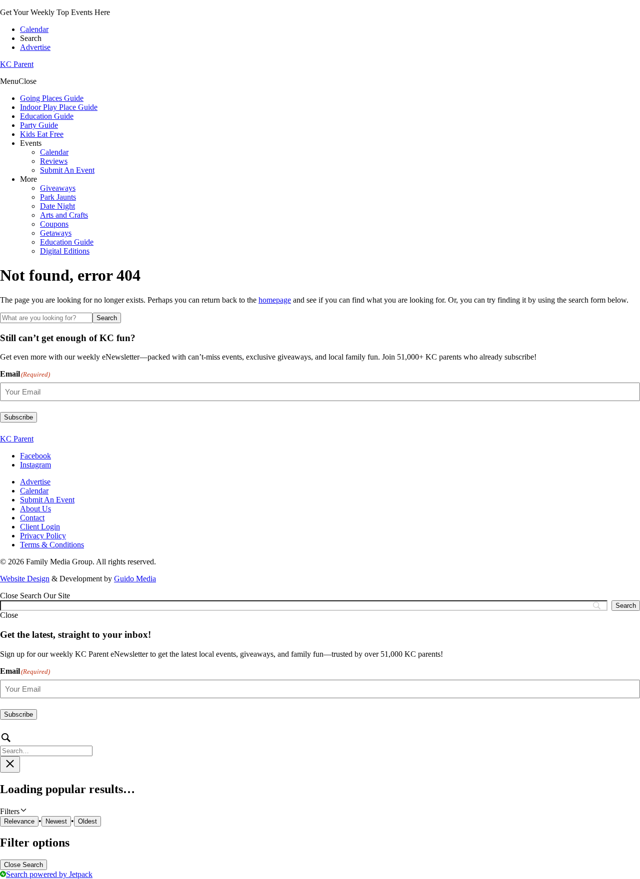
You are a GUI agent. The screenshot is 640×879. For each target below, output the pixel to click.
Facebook (35, 455)
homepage (274, 300)
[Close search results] (10, 764)
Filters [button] (23, 811)
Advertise (35, 47)
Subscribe (18, 417)
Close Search (23, 865)
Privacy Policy (43, 535)
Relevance (19, 821)
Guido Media (135, 578)
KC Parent (17, 64)
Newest (56, 821)
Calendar (34, 29)
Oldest (87, 821)
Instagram (35, 464)
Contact (32, 517)
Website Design (25, 578)
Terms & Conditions (52, 544)
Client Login (40, 526)
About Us (35, 508)
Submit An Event (47, 499)
